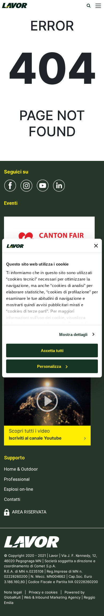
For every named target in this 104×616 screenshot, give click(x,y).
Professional (17, 479)
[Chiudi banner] (96, 246)
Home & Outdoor (21, 469)
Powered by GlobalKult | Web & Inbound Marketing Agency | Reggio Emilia (49, 597)
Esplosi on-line (18, 489)
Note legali (13, 592)
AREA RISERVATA (29, 512)
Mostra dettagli (73, 334)
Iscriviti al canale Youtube (35, 438)
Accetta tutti (52, 350)
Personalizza (49, 366)
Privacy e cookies (43, 592)
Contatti (12, 499)
